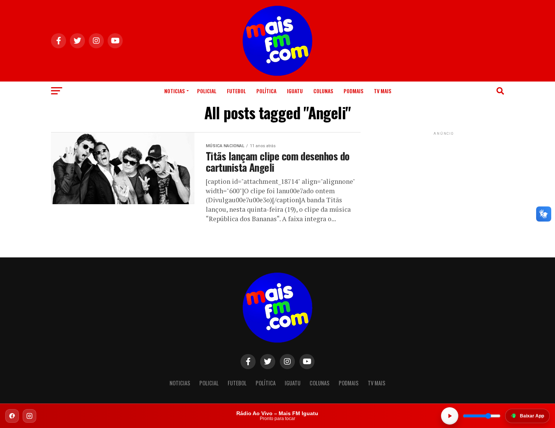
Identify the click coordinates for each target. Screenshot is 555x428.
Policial (206, 91)
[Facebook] (12, 416)
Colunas (323, 91)
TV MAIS (382, 91)
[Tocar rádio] (449, 416)
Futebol (236, 91)
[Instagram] (29, 416)
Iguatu (295, 91)
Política (266, 91)
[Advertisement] (443, 184)
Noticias (174, 91)
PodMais (353, 91)
